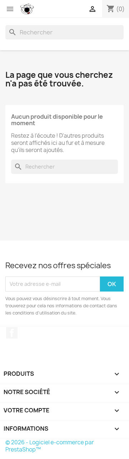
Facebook (12, 333)
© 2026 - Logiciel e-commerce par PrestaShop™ (49, 446)
